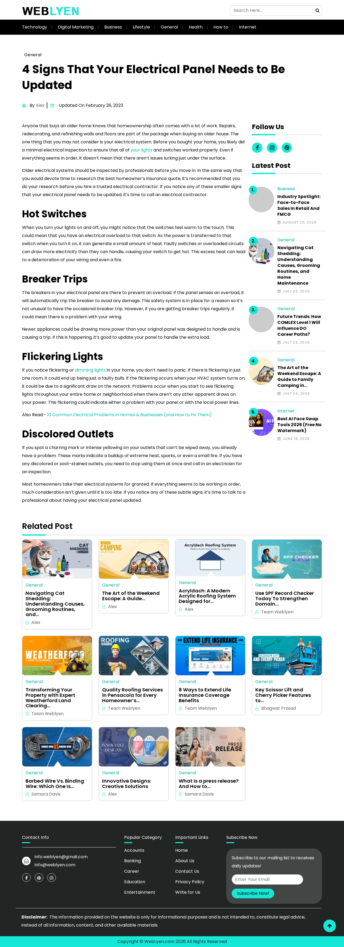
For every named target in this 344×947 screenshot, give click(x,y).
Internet (247, 27)
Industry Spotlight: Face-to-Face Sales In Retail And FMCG (299, 205)
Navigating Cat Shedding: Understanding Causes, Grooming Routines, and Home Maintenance (298, 265)
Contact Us (187, 871)
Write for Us (187, 892)
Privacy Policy (189, 882)
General (169, 27)
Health (196, 27)
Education (134, 882)
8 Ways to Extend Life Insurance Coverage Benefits (205, 695)
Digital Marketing (76, 27)
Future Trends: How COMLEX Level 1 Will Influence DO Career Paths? (299, 325)
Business (113, 27)
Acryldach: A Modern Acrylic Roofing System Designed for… (207, 596)
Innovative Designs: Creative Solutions (126, 783)
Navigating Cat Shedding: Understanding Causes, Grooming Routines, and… (55, 604)
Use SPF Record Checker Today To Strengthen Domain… (284, 598)
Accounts (134, 850)
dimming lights (90, 370)
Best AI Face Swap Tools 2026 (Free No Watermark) (299, 425)
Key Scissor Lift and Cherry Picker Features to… (283, 695)
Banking (132, 861)
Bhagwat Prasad (278, 708)
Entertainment (139, 892)
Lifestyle (141, 27)
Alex (40, 105)
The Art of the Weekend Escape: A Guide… (131, 596)
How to (220, 27)
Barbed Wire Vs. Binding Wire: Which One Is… (55, 783)
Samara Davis (45, 794)
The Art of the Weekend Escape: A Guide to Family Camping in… (299, 376)
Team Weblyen (277, 612)
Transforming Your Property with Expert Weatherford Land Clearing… (50, 697)
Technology (34, 27)
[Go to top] (329, 926)
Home (181, 850)
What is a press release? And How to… (209, 783)
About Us (184, 861)
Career (131, 871)
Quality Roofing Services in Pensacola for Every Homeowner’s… (132, 695)
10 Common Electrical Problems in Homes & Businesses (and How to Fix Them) (129, 415)
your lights (141, 150)
